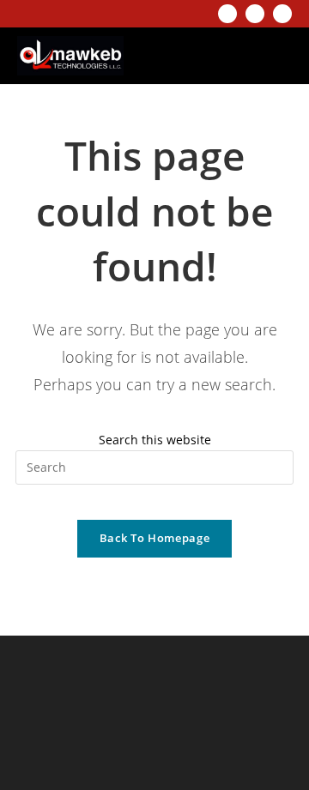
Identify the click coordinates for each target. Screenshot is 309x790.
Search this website (155, 439)
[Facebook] (254, 13)
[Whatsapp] (282, 13)
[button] (272, 56)
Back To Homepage (154, 538)
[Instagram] (227, 13)
